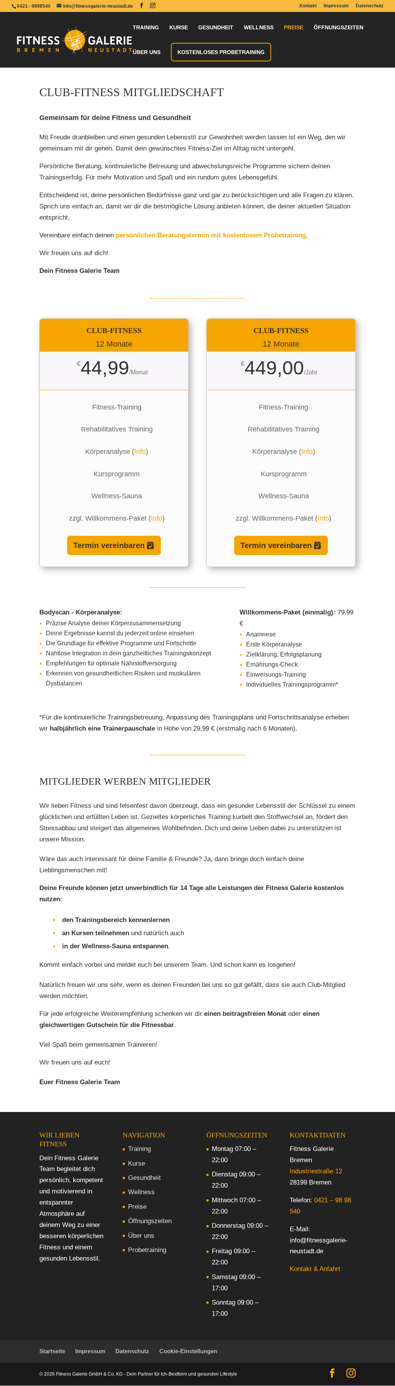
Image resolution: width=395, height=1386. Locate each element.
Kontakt (308, 5)
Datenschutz (369, 5)
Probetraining (147, 1250)
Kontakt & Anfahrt (315, 1269)
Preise (293, 27)
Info (140, 451)
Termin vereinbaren (109, 545)
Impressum (336, 5)
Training (146, 27)
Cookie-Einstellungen (188, 1351)
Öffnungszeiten (338, 27)
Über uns (146, 52)
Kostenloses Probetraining (221, 52)
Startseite (52, 1351)
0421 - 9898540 (34, 6)
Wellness (258, 27)
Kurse (178, 27)
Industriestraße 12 (316, 1171)
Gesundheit (215, 27)
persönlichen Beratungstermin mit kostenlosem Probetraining (211, 235)
